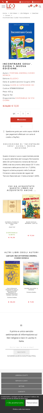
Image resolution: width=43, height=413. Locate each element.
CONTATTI (21, 391)
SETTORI (21, 386)
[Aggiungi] (28, 113)
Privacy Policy (31, 356)
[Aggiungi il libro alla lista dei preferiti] (21, 126)
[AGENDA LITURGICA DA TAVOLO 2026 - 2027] (12, 207)
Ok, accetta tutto (15, 403)
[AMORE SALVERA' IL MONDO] (31, 273)
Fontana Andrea (12, 297)
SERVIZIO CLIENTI (21, 381)
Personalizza (32, 403)
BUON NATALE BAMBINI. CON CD (31, 222)
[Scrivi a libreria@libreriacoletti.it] (7, 1)
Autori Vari (12, 227)
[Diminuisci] (18, 113)
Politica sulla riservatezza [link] (21, 409)
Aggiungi (22, 120)
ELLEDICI (14, 79)
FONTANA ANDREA (28, 256)
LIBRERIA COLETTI (21, 375)
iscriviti (21, 352)
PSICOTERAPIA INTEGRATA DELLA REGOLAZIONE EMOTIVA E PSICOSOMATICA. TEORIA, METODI (12, 292)
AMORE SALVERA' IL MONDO (31, 289)
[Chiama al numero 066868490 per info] (3, 1)
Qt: (14, 113)
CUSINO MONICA (21, 258)
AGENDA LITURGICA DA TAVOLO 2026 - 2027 (12, 223)
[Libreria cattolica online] (11, 7)
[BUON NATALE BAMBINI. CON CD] (31, 207)
